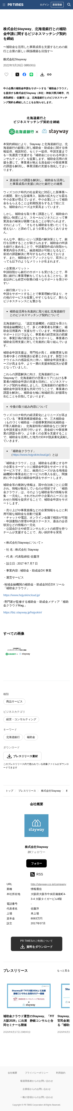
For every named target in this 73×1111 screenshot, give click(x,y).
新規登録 (57, 4)
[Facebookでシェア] (24, 74)
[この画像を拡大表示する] (17, 651)
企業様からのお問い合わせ (37, 1089)
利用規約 (60, 1072)
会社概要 (12, 1072)
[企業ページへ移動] (36, 827)
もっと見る (63, 970)
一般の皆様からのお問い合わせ (36, 1097)
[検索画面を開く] (69, 4)
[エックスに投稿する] (17, 74)
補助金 (31, 737)
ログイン (44, 4)
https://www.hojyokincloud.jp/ (31, 454)
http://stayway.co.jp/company (48, 884)
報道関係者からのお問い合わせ (36, 1080)
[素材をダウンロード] (42, 74)
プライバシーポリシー (36, 1072)
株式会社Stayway (51, 790)
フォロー (36, 863)
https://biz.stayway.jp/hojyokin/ (22, 612)
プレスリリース (27, 790)
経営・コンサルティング (21, 719)
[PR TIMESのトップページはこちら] (15, 4)
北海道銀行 (13, 737)
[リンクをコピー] (49, 74)
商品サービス (14, 701)
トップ (9, 790)
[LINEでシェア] (31, 74)
